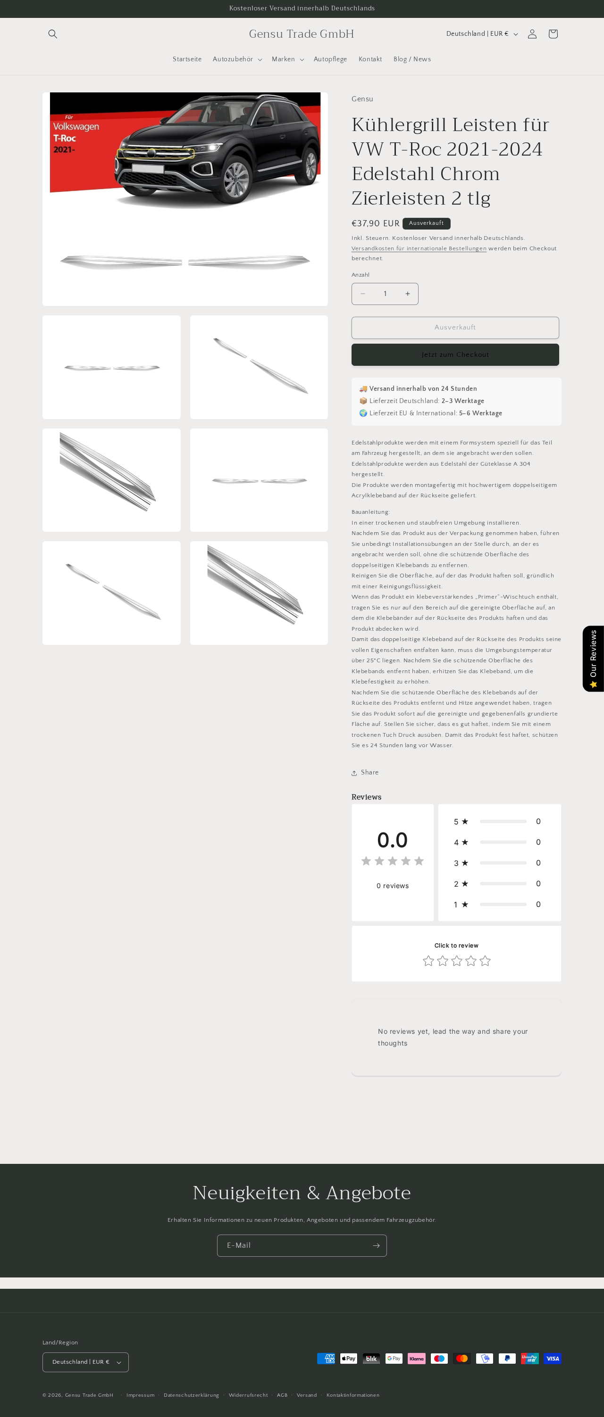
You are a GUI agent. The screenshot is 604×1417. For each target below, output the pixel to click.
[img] (393, 862)
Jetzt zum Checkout (455, 355)
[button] (52, 34)
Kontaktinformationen (353, 1395)
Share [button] (370, 772)
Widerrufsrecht (248, 1395)
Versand (307, 1395)
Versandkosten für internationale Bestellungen (419, 248)
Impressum (140, 1395)
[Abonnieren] (376, 1246)
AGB (282, 1395)
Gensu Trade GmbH (90, 1395)
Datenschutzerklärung (191, 1395)
